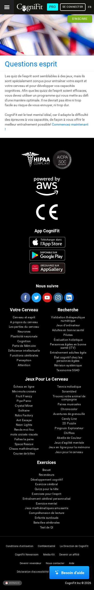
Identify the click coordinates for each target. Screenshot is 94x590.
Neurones (24, 331)
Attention (24, 365)
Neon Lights (24, 425)
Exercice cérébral (46, 484)
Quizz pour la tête (46, 489)
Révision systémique (68, 365)
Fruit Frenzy (24, 396)
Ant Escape (24, 420)
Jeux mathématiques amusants (46, 508)
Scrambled (69, 391)
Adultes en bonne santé (68, 330)
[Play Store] (47, 255)
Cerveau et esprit (24, 317)
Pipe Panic (24, 401)
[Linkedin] (69, 297)
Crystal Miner (24, 405)
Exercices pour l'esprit (46, 494)
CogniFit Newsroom (27, 554)
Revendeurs (46, 474)
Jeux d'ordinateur (68, 325)
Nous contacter (55, 563)
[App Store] (47, 242)
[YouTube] (47, 297)
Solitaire (23, 410)
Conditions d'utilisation (19, 546)
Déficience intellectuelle (24, 350)
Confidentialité (46, 546)
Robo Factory (24, 415)
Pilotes (68, 335)
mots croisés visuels (24, 434)
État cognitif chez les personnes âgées (68, 359)
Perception (24, 360)
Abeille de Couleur (69, 438)
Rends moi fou (24, 429)
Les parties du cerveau (24, 326)
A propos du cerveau (24, 322)
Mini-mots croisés (24, 391)
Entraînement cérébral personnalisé (47, 498)
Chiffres (69, 433)
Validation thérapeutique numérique (68, 319)
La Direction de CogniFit (74, 546)
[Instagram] (58, 297)
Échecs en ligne (23, 386)
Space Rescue (24, 444)
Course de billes (24, 453)
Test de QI (46, 527)
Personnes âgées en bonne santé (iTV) (68, 346)
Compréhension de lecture (46, 513)
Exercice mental (46, 503)
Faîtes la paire (24, 439)
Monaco (14, 582)
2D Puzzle (69, 423)
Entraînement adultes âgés (68, 352)
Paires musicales (69, 404)
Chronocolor (69, 409)
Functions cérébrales (24, 355)
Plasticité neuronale (24, 336)
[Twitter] (36, 297)
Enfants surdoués (47, 517)
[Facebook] (25, 297)
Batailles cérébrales (47, 522)
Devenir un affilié (69, 554)
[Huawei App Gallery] (47, 268)
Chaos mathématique (24, 448)
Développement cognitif (47, 479)
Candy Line (69, 418)
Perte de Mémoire (24, 346)
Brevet (46, 470)
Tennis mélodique (69, 386)
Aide (71, 563)
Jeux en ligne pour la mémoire (69, 447)
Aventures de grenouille (69, 414)
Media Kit (49, 554)
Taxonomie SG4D (68, 370)
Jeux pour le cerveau (69, 452)
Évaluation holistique (68, 339)
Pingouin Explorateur (69, 428)
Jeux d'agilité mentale (69, 442)
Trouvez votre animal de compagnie (69, 398)
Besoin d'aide (72, 572)
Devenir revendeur (30, 563)
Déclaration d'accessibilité (33, 571)
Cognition (24, 341)
